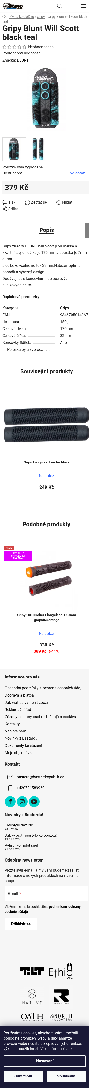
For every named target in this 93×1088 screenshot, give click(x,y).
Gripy (64, 308)
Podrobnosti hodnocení (21, 53)
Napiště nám (15, 731)
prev (5, 415)
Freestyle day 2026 (20, 825)
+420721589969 (31, 788)
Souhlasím (66, 1076)
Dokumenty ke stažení (23, 745)
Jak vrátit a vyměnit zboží (26, 702)
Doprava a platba (19, 695)
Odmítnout (23, 1076)
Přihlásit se (21, 924)
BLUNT (23, 60)
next (88, 415)
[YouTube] (34, 801)
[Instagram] (22, 801)
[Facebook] (10, 801)
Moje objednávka (19, 753)
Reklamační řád (18, 709)
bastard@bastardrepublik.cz (40, 777)
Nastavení (44, 1061)
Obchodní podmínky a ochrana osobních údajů (44, 688)
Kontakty (12, 724)
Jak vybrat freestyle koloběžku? (31, 835)
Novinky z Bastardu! (21, 738)
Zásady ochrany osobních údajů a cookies (40, 717)
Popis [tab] (46, 230)
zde (69, 1048)
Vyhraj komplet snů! (21, 845)
